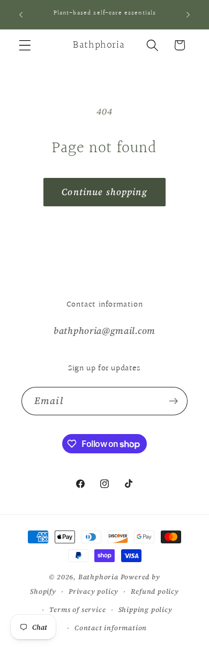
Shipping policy (145, 609)
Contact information (110, 627)
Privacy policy (93, 591)
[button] (25, 45)
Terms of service (77, 609)
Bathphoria (98, 576)
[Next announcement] (188, 14)
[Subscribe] (173, 401)
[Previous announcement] (21, 14)
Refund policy (154, 591)
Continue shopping (104, 191)
